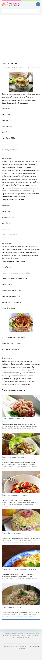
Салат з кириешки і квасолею (14, 457)
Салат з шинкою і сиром (11, 607)
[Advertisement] (21, 37)
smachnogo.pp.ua (34, 646)
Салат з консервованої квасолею (15, 495)
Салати (3, 421)
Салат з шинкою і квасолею (13, 419)
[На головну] (11, 4)
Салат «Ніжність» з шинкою (13, 533)
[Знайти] (38, 11)
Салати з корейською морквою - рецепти (19, 569)
